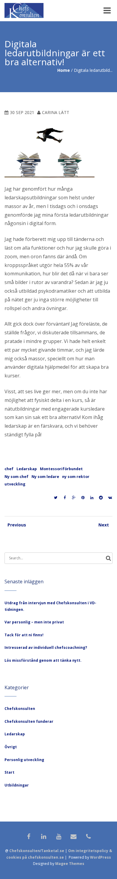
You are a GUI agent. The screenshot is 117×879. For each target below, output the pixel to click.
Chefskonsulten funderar (28, 721)
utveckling (15, 484)
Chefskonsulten (19, 708)
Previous (14, 525)
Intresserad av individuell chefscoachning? (45, 647)
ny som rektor (75, 476)
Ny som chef (16, 476)
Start (9, 772)
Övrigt (10, 746)
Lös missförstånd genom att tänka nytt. (43, 660)
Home (63, 70)
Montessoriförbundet (61, 468)
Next (103, 525)
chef (9, 468)
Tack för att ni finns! (24, 634)
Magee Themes (69, 863)
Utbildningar (16, 785)
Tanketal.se (52, 850)
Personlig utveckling (24, 759)
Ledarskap (26, 468)
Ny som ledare (45, 476)
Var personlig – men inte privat (34, 622)
